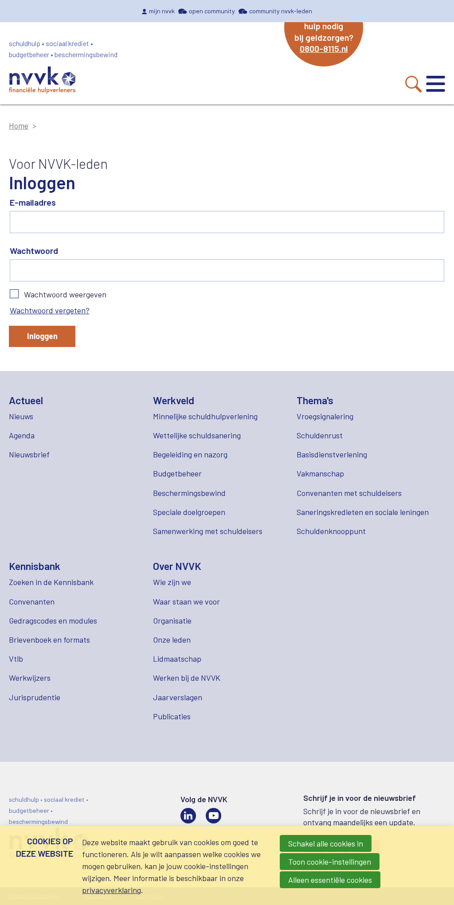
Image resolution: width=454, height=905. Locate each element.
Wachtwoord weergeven (65, 294)
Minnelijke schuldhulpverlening (205, 416)
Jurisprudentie (34, 697)
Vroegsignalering (325, 416)
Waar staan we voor (186, 601)
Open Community (212, 11)
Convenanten (32, 601)
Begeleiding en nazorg (190, 454)
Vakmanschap (320, 473)
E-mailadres (33, 202)
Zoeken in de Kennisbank (51, 582)
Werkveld (173, 400)
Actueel (26, 400)
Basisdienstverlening (332, 454)
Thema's (315, 400)
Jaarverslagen (177, 697)
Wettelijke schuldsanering (197, 435)
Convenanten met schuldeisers (349, 493)
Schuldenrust (320, 435)
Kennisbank (34, 566)
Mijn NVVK (162, 11)
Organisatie (172, 620)
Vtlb (16, 658)
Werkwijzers (30, 678)
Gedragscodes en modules (53, 620)
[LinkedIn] (188, 815)
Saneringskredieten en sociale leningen (363, 512)
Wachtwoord (34, 250)
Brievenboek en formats (49, 639)
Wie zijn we (172, 582)
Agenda (22, 435)
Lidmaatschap (177, 658)
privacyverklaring (111, 890)
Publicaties (172, 716)
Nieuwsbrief (29, 454)
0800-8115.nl (324, 48)
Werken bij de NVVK (186, 678)
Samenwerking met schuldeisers (207, 531)
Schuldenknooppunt (331, 531)
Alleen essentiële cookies (330, 880)
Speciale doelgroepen (189, 512)
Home (18, 125)
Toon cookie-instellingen (329, 861)
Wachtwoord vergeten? (50, 310)
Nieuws (21, 416)
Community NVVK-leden (280, 11)
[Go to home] (42, 81)
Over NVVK (177, 566)
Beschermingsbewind (189, 493)
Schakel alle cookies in (325, 843)
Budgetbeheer (177, 473)
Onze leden (172, 639)
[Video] (213, 815)
